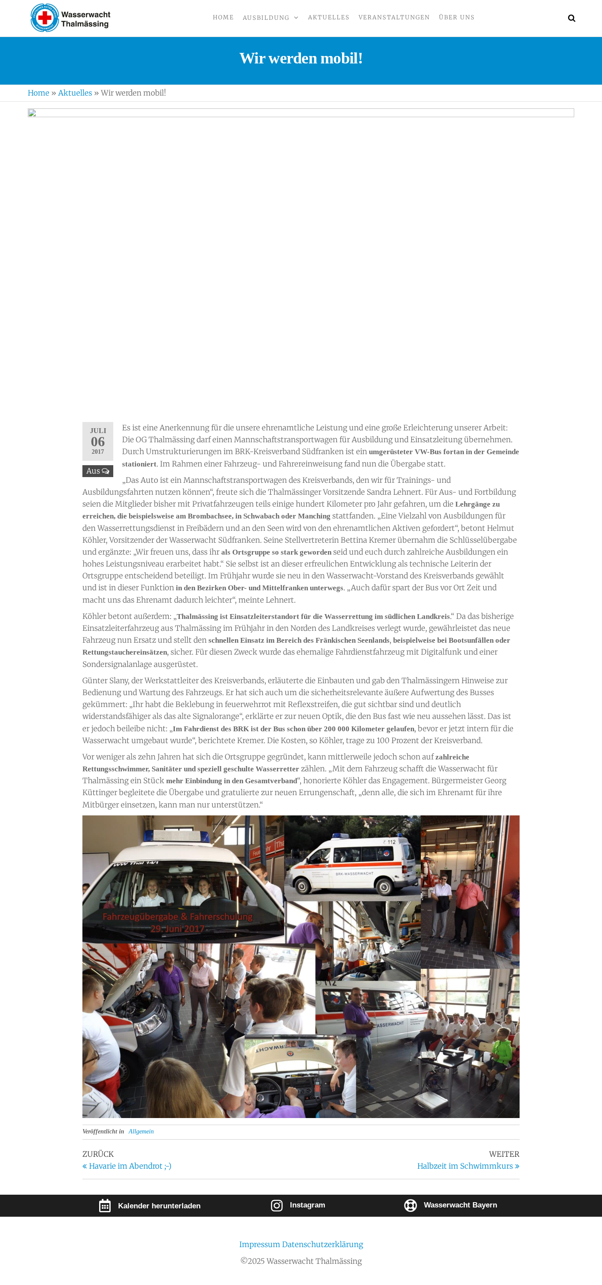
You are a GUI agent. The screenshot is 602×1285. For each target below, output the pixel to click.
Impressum (260, 1244)
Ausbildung (266, 18)
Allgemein (141, 1131)
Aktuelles (329, 17)
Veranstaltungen (394, 17)
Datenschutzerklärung (322, 1244)
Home (223, 17)
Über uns (457, 17)
